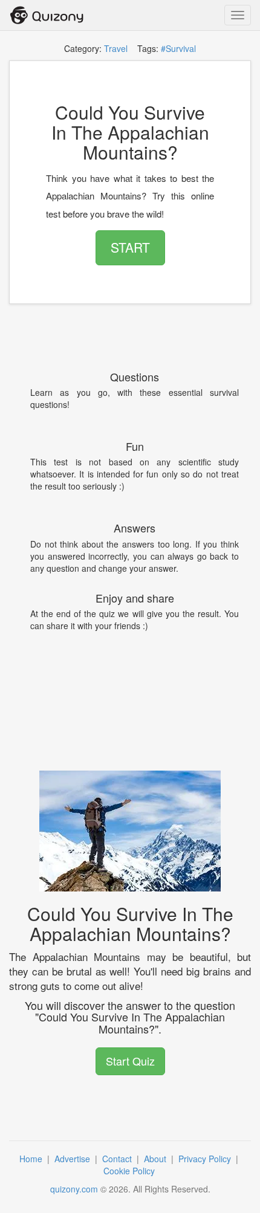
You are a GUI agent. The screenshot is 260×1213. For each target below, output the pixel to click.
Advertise (73, 1159)
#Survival (178, 48)
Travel (116, 48)
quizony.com (74, 1189)
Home (32, 1159)
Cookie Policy (130, 1171)
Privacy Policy (205, 1159)
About (156, 1159)
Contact (118, 1159)
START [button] (130, 247)
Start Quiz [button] (130, 1061)
